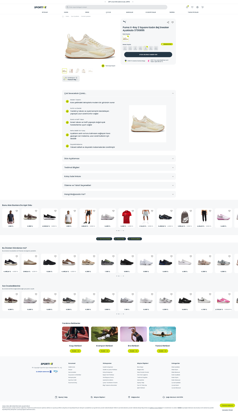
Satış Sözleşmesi (107, 372)
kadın (67, 16)
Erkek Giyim (175, 369)
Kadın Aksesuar (176, 380)
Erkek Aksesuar (176, 372)
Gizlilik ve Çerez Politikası (110, 369)
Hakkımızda (71, 367)
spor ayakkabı (75, 16)
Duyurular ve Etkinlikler (74, 375)
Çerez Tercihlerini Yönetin (110, 382)
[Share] (168, 22)
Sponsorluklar (72, 372)
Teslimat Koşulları (142, 377)
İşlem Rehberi (141, 388)
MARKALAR (129, 12)
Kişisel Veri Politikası (108, 375)
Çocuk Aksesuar (176, 388)
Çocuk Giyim (175, 385)
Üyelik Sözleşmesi (108, 367)
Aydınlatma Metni (108, 380)
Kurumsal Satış (72, 382)
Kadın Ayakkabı (176, 375)
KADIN (66, 12)
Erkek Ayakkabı (176, 367)
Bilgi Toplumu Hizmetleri (110, 385)
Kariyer (70, 369)
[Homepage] (40, 7)
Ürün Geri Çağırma (142, 375)
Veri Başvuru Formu (108, 377)
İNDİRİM (172, 12)
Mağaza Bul (140, 369)
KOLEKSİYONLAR (151, 12)
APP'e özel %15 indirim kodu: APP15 (119, 1)
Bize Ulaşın (140, 367)
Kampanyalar (72, 377)
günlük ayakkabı (86, 16)
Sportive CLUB (72, 380)
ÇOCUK (108, 12)
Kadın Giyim (175, 377)
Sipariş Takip (140, 382)
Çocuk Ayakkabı (176, 382)
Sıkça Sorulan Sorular (143, 372)
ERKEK (87, 12)
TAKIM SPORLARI (193, 12)
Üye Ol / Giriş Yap (142, 385)
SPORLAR (45, 12)
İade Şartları (140, 380)
